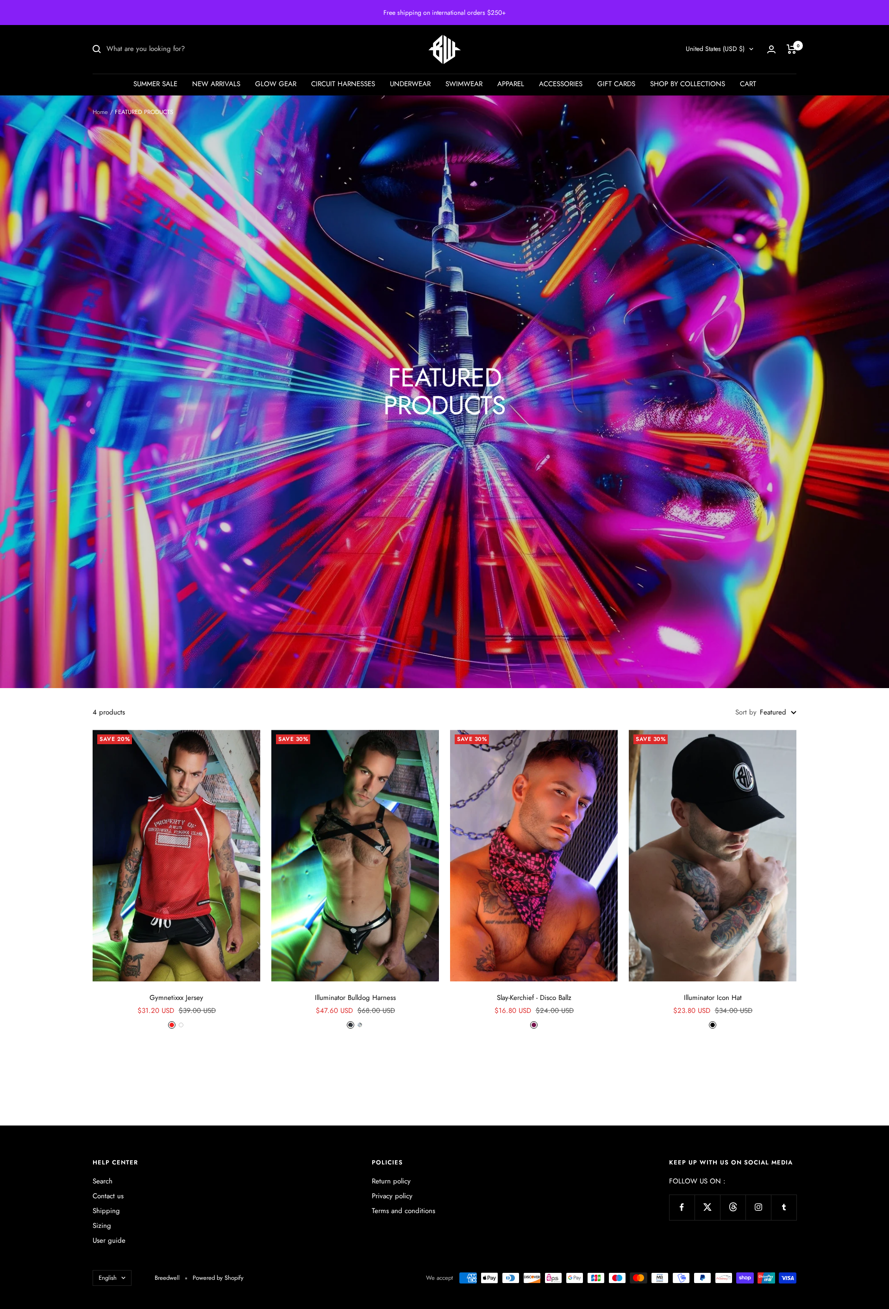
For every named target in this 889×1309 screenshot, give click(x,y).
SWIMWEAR (463, 84)
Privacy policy (392, 1196)
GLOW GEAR (275, 84)
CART (748, 84)
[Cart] (791, 49)
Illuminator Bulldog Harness (355, 998)
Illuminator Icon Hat (713, 998)
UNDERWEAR (410, 84)
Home (100, 112)
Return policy (391, 1181)
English (108, 1277)
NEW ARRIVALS (216, 84)
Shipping (106, 1211)
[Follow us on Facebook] (682, 1207)
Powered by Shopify (218, 1277)
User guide (109, 1240)
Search (103, 1181)
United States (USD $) (715, 48)
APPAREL (510, 84)
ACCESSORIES (560, 84)
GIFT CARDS (616, 84)
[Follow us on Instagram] (758, 1207)
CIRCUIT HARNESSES (343, 84)
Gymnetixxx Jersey (176, 998)
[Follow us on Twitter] (707, 1207)
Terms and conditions (403, 1211)
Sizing (102, 1225)
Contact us (108, 1196)
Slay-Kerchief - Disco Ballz (534, 998)
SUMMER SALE (155, 84)
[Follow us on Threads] (732, 1207)
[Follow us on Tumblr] (783, 1207)
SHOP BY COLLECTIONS (687, 84)
